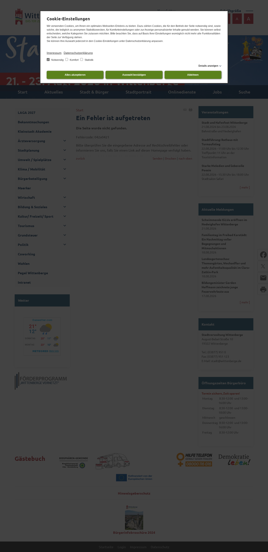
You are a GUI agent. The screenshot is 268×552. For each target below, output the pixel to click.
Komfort (74, 59)
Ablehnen (192, 74)
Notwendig (57, 59)
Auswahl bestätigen (134, 74)
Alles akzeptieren (75, 74)
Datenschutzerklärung (78, 53)
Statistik (88, 59)
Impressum (54, 53)
